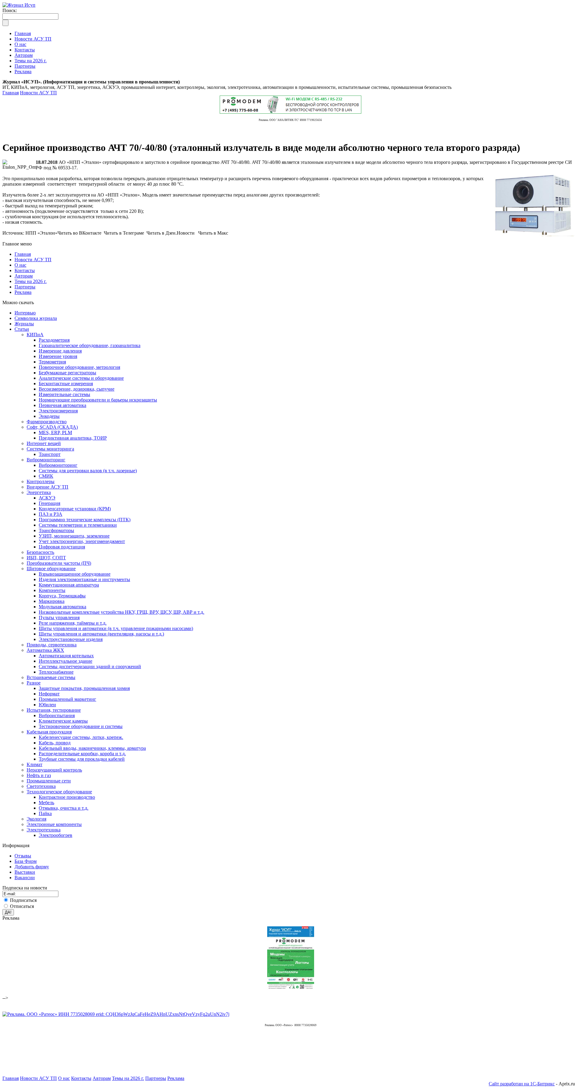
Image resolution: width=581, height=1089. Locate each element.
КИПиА (35, 334)
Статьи (22, 329)
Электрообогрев (55, 835)
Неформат (49, 693)
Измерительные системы (64, 394)
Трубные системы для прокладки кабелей (82, 759)
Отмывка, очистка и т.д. (63, 808)
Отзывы (23, 855)
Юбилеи (47, 704)
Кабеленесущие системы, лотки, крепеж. (81, 737)
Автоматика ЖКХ (45, 650)
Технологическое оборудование (59, 791)
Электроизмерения (58, 410)
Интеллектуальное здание (65, 661)
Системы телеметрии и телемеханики (78, 525)
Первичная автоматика (62, 405)
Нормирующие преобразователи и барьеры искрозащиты (98, 399)
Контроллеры (40, 481)
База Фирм (26, 861)
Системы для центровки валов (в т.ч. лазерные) (88, 470)
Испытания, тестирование (54, 710)
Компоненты (52, 590)
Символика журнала (36, 318)
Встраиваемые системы (51, 677)
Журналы (24, 323)
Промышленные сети (49, 780)
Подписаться (23, 900)
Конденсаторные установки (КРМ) (75, 508)
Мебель (46, 802)
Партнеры (25, 286)
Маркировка (51, 601)
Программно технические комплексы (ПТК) (84, 519)
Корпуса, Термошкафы (62, 595)
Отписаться (22, 906)
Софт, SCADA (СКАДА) (52, 427)
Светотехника (41, 786)
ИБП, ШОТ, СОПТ (46, 557)
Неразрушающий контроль (54, 769)
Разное (34, 682)
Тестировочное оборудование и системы (81, 726)
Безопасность (40, 552)
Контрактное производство (67, 797)
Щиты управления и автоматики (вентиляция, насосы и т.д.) (101, 633)
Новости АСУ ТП (38, 92)
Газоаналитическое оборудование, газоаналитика (89, 345)
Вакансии (25, 877)
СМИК (46, 476)
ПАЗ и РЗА (50, 514)
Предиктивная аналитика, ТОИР (73, 437)
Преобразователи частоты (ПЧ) (59, 563)
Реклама (23, 292)
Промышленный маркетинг (67, 699)
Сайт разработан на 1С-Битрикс (522, 1083)
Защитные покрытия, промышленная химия (84, 688)
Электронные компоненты (54, 824)
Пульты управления (59, 617)
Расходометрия (54, 340)
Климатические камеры (63, 720)
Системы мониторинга (50, 448)
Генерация (49, 503)
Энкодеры (49, 416)
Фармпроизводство (47, 421)
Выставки (25, 872)
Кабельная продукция (49, 731)
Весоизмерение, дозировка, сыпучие (76, 389)
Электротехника (44, 829)
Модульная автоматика (62, 606)
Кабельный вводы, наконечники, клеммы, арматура (92, 748)
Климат (34, 764)
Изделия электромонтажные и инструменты (84, 579)
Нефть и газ (39, 775)
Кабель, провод (55, 742)
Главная (10, 92)
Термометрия (52, 361)
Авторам (24, 275)
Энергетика (39, 492)
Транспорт (50, 454)
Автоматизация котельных (66, 655)
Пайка (45, 813)
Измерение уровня (58, 356)
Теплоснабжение (56, 672)
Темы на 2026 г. (31, 281)
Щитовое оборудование (51, 568)
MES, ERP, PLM (55, 432)
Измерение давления (60, 350)
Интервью (25, 312)
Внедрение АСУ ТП (47, 486)
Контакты (25, 270)
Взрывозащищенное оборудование (74, 574)
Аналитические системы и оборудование (81, 378)
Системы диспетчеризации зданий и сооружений (90, 666)
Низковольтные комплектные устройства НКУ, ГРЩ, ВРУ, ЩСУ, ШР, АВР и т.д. (121, 612)
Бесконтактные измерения (66, 383)
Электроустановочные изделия (71, 639)
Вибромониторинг (46, 459)
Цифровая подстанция (62, 546)
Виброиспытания (57, 715)
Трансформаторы (56, 530)
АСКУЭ (47, 497)
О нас (20, 265)
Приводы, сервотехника (52, 644)
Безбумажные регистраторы (67, 372)
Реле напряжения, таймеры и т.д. (73, 623)
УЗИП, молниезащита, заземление (74, 535)
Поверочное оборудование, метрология (79, 367)
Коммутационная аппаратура (69, 584)
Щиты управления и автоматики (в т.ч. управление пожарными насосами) (116, 628)
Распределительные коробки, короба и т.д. (82, 753)
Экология (36, 818)
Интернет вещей (44, 443)
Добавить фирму (32, 866)
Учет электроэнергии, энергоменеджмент (82, 541)
